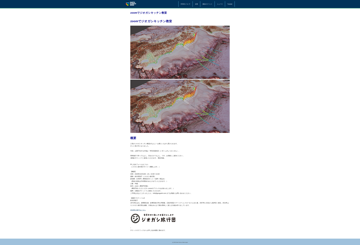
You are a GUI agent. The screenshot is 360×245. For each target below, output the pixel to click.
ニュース (220, 4)
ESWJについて (185, 4)
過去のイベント (207, 4)
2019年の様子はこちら (138, 210)
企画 (196, 4)
